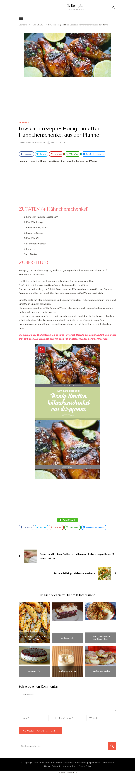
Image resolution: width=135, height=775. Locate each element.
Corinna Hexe (25, 142)
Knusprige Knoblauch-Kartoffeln (34, 638)
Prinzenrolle (34, 671)
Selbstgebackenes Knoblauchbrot (100, 638)
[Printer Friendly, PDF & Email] (67, 520)
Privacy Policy (84, 766)
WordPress (72, 766)
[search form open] (113, 7)
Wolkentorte (67, 638)
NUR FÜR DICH (25, 122)
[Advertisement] (67, 99)
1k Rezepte (75, 5)
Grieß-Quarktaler (100, 671)
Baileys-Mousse (67, 671)
